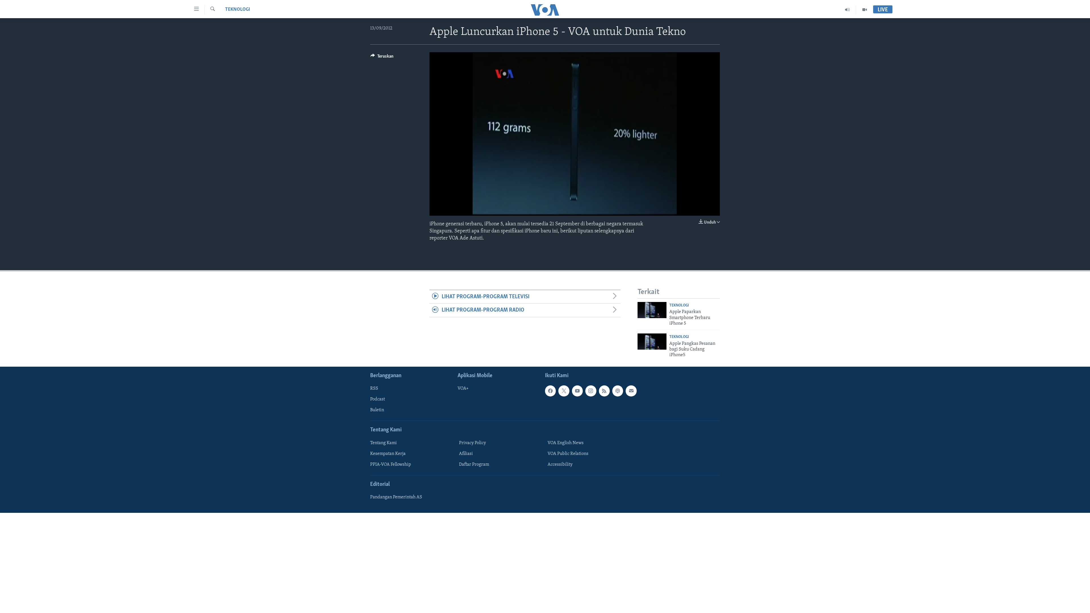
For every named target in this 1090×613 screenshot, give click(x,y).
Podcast (377, 399)
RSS (374, 388)
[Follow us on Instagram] (590, 390)
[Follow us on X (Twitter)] (563, 390)
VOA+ (463, 388)
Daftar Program (474, 464)
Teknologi (237, 9)
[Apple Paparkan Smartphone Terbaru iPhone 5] (652, 310)
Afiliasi (466, 454)
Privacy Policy (472, 443)
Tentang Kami (383, 443)
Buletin (377, 410)
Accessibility (560, 464)
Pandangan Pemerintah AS (396, 497)
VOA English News (566, 443)
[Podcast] (617, 390)
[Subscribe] (631, 390)
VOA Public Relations (568, 454)
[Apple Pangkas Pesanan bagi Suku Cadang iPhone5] (652, 341)
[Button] (381, 57)
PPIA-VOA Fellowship (390, 464)
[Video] (864, 9)
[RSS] (604, 390)
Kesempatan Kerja (388, 454)
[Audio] (847, 9)
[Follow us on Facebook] (550, 390)
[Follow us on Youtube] (577, 390)
